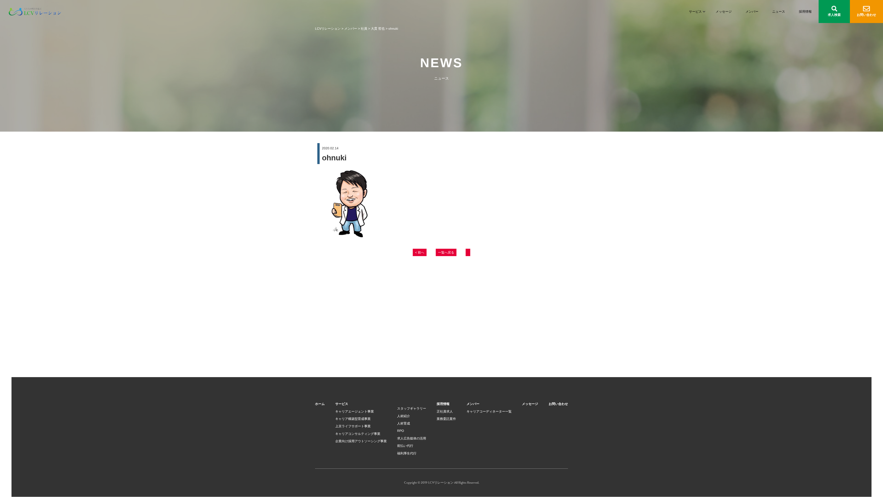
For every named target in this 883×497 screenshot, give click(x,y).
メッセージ (724, 11)
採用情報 (805, 11)
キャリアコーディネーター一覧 (489, 411)
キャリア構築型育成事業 (353, 419)
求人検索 (834, 15)
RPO (400, 431)
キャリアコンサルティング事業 (357, 434)
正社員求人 (445, 411)
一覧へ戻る (446, 252)
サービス (695, 11)
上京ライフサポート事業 (353, 426)
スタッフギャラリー (411, 408)
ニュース (778, 11)
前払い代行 (405, 446)
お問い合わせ (866, 15)
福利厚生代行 (406, 453)
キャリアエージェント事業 (354, 411)
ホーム (320, 404)
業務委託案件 (446, 419)
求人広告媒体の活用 (411, 438)
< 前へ (419, 252)
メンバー (751, 11)
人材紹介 (403, 416)
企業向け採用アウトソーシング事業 (361, 441)
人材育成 (403, 423)
